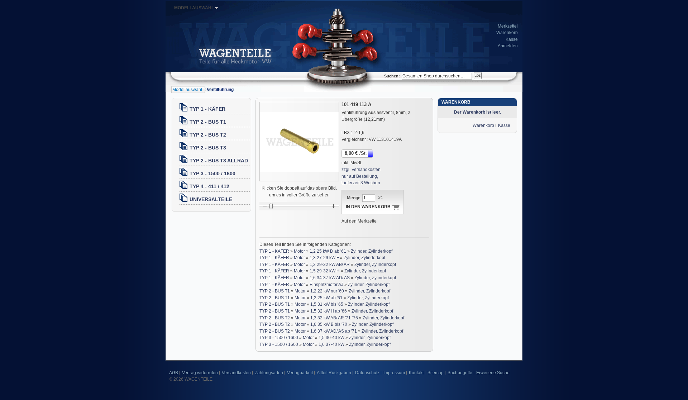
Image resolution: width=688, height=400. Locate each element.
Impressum (394, 372)
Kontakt (416, 372)
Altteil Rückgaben (334, 372)
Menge (353, 197)
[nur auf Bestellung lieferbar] (371, 153)
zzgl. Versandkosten (361, 169)
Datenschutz (367, 372)
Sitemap (435, 372)
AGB (173, 372)
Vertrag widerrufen (200, 372)
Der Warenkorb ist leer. (477, 112)
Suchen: (392, 76)
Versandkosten (236, 372)
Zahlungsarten (269, 372)
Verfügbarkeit (300, 372)
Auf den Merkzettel (359, 221)
